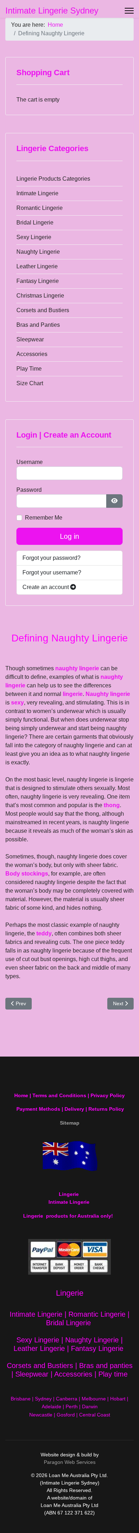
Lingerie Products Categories (53, 179)
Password (29, 490)
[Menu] (129, 10)
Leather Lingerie (37, 266)
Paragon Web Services (70, 1462)
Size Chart (29, 383)
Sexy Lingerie (33, 237)
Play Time (29, 369)
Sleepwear (30, 339)
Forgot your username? (51, 572)
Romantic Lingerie (39, 208)
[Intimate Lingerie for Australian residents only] (69, 1156)
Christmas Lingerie (40, 296)
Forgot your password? (51, 558)
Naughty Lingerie (38, 252)
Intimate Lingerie (37, 193)
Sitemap (69, 1123)
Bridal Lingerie (34, 223)
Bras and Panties (38, 325)
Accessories (31, 354)
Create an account (46, 587)
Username (29, 462)
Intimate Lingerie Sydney (51, 10)
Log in (69, 536)
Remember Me (43, 518)
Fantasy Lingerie (37, 281)
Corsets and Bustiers (42, 310)
